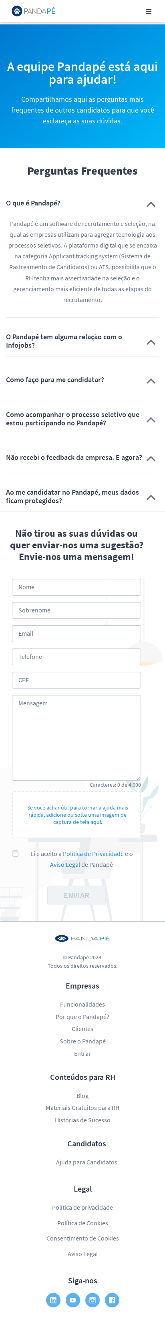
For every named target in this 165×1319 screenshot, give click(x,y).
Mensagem (33, 703)
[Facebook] (112, 1300)
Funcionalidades (82, 1004)
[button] (82, 203)
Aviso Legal (65, 864)
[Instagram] (92, 1300)
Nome (26, 587)
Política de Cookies (82, 1223)
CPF (23, 680)
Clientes (82, 1029)
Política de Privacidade (93, 854)
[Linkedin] (53, 1300)
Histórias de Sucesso (83, 1120)
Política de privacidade (82, 1207)
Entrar (82, 1053)
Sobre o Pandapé (83, 1041)
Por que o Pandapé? (82, 1017)
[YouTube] (73, 1300)
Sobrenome (34, 610)
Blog (82, 1095)
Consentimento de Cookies (82, 1238)
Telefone (30, 656)
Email (25, 633)
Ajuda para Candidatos (86, 1162)
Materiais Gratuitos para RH (82, 1108)
